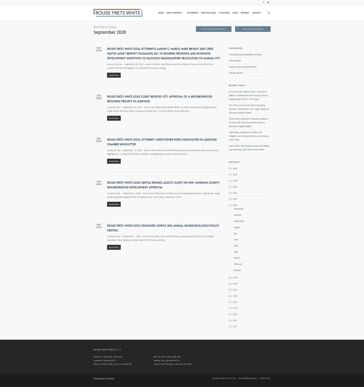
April (236, 251)
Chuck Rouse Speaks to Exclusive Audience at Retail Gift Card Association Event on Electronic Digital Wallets (248, 122)
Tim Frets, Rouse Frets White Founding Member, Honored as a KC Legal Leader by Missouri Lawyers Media (249, 109)
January (237, 270)
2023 (235, 186)
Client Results (235, 60)
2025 (235, 174)
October (237, 215)
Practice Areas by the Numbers (213, 29)
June (236, 239)
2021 (235, 199)
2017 (235, 289)
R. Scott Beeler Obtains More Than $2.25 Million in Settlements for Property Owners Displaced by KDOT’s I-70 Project (248, 95)
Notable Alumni (236, 73)
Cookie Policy (265, 378)
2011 (235, 326)
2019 (235, 277)
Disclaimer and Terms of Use (224, 378)
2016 (235, 296)
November (239, 208)
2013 (235, 314)
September (239, 221)
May (236, 245)
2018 (235, 283)
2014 (235, 308)
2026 (235, 168)
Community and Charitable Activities (245, 54)
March (237, 257)
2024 (235, 180)
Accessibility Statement (247, 378)
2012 (235, 320)
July (235, 233)
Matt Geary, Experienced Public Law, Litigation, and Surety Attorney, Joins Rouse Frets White (249, 136)
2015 (235, 302)
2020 (235, 205)
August (237, 227)
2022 (235, 193)
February (238, 264)
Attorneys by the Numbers (252, 29)
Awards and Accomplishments (243, 66)
